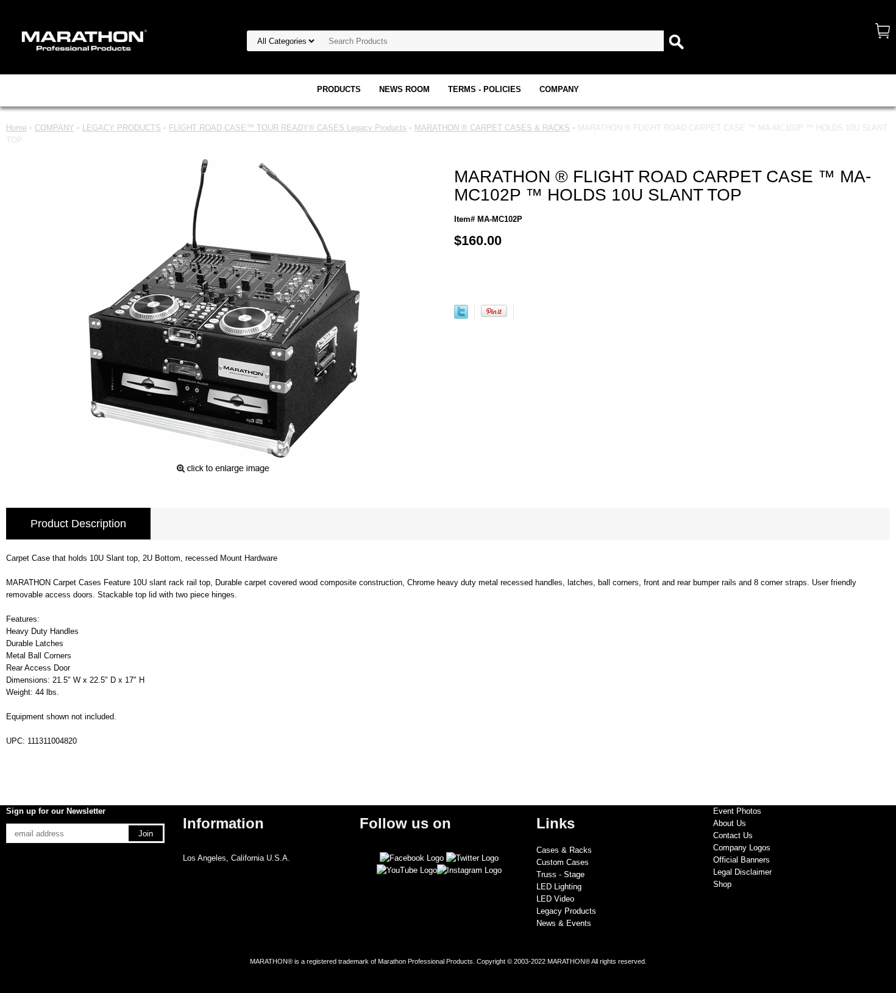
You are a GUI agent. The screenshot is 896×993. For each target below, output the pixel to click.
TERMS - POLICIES (484, 89)
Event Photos (737, 811)
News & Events (563, 923)
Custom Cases (562, 862)
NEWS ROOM (404, 89)
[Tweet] (461, 316)
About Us (729, 823)
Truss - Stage (560, 874)
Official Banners (741, 859)
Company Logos (741, 847)
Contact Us (733, 835)
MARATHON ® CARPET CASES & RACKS (492, 127)
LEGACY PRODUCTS (121, 127)
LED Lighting (558, 886)
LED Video (555, 898)
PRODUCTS (339, 89)
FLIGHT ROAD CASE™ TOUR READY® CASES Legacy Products (288, 127)
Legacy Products (566, 911)
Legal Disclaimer (742, 872)
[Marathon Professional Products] (82, 39)
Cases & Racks (564, 850)
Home (16, 127)
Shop (722, 884)
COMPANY (559, 89)
